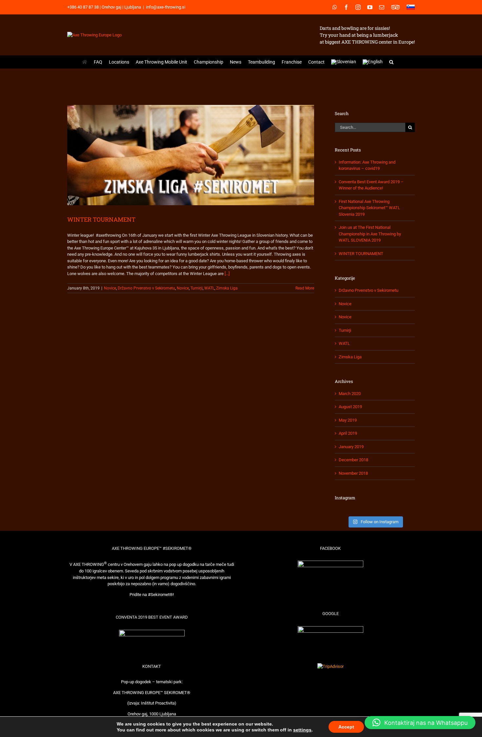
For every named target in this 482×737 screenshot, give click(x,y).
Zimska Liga (227, 288)
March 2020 (350, 393)
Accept (346, 726)
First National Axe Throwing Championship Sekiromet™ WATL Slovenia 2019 (369, 208)
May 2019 (348, 420)
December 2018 (353, 459)
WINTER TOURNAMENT (101, 219)
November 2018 (353, 473)
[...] (227, 273)
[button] (391, 62)
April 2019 (348, 433)
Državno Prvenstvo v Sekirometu (146, 288)
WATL (209, 288)
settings (302, 729)
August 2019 (350, 406)
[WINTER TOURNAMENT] (190, 155)
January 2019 (351, 446)
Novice (110, 288)
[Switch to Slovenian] (343, 62)
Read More (304, 288)
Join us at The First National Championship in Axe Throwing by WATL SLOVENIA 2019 (370, 234)
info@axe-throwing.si (165, 7)
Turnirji (197, 288)
